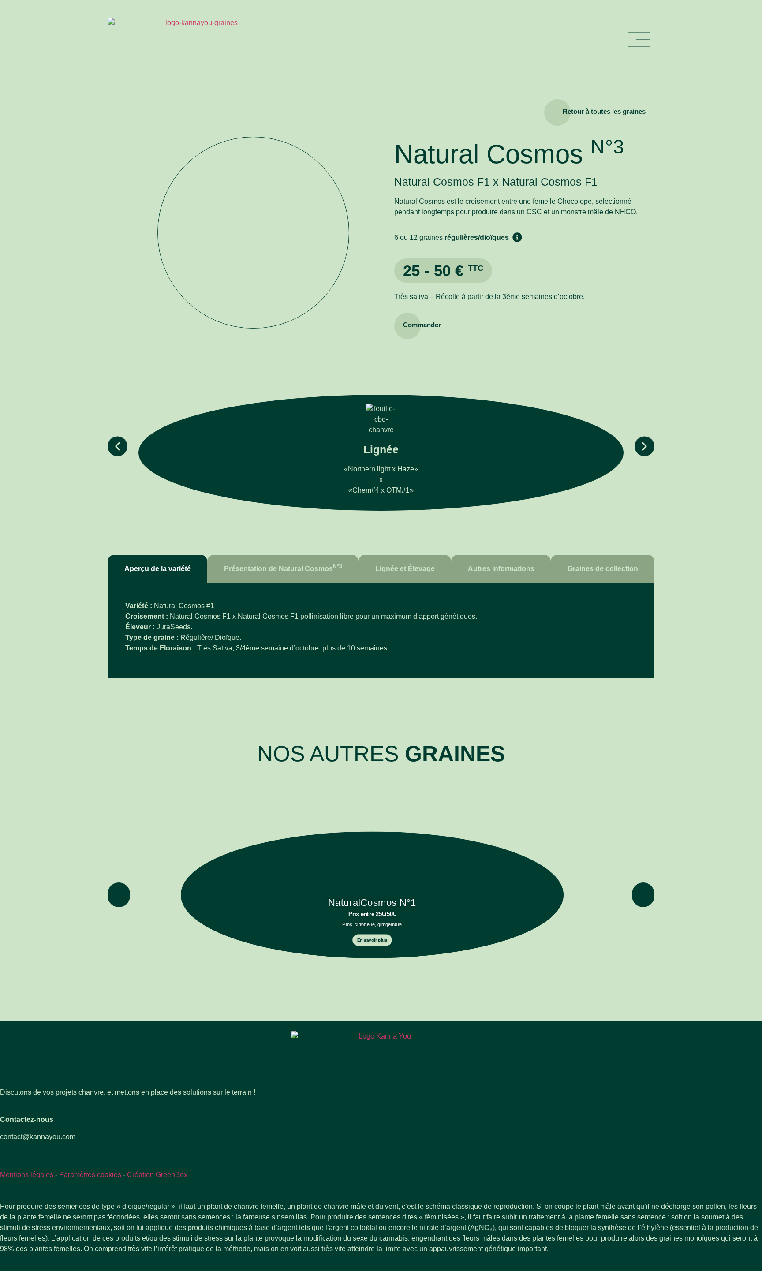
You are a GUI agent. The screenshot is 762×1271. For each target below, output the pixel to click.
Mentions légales (26, 1174)
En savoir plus (372, 939)
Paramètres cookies (90, 1174)
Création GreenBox (157, 1174)
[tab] (157, 569)
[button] (117, 446)
